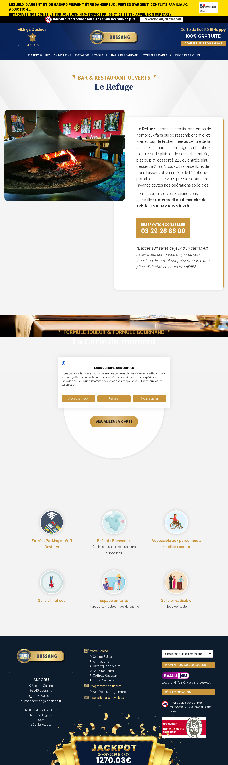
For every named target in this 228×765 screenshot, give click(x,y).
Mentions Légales (41, 715)
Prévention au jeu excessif (161, 19)
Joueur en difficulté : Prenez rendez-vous (186, 682)
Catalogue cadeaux (91, 55)
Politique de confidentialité (41, 710)
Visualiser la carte (114, 421)
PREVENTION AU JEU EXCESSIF (186, 665)
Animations (62, 55)
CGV (41, 719)
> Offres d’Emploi (32, 45)
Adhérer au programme (109, 692)
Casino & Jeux (39, 55)
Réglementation (178, 692)
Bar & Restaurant (125, 55)
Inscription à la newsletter (108, 697)
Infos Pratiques (187, 55)
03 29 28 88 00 (42, 696)
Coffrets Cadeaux (157, 55)
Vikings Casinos (32, 29)
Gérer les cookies (41, 724)
